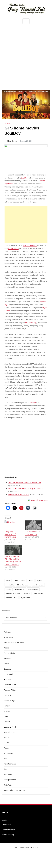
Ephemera (8, 679)
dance (16, 580)
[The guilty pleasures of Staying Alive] (13, 525)
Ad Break (7, 632)
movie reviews (38, 585)
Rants (6, 758)
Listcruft (7, 721)
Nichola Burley (30, 322)
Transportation (10, 779)
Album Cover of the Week (14, 642)
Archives (6, 611)
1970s (8, 580)
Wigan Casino (25, 598)
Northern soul (33, 589)
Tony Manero (38, 593)
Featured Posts (10, 685)
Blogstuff (7, 658)
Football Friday (10, 690)
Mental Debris (9, 732)
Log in (4, 820)
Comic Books (9, 674)
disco (23, 580)
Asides (6, 648)
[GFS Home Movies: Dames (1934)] (33, 525)
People (6, 748)
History (7, 706)
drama (31, 580)
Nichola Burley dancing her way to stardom (25, 488)
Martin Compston (30, 245)
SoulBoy (24, 178)
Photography (9, 753)
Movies (7, 123)
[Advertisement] (26, 54)
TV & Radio (8, 785)
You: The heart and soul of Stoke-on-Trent (24, 482)
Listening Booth (10, 727)
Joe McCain (10, 585)
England (39, 580)
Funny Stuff (8, 695)
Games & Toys (9, 700)
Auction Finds (9, 653)
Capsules (7, 669)
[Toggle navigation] (26, 21)
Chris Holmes (11, 141)
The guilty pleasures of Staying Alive (10, 534)
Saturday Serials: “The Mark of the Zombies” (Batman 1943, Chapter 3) (13, 560)
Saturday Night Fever (13, 593)
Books (6, 663)
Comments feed (8, 829)
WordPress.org (8, 834)
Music (6, 743)
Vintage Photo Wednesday (14, 790)
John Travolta (13, 248)
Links (6, 716)
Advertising (8, 637)
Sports (6, 769)
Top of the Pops (11, 598)
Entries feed (6, 825)
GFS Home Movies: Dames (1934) (33, 532)
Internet (7, 711)
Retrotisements (10, 764)
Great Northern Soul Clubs (18, 494)
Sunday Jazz (8, 774)
